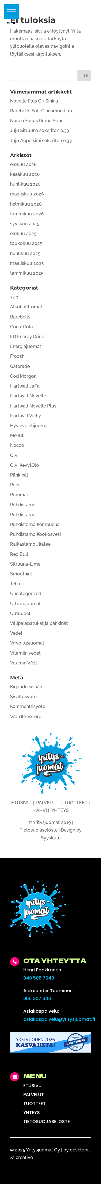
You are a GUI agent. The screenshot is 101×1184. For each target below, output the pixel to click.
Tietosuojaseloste (39, 830)
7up (14, 297)
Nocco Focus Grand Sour (36, 120)
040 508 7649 (38, 978)
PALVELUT (47, 802)
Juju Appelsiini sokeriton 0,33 (41, 140)
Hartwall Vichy (25, 415)
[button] (11, 11)
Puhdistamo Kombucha (34, 524)
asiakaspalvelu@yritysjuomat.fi (59, 1019)
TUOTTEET (76, 802)
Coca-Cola (21, 326)
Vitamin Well (23, 663)
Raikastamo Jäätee (30, 544)
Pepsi (16, 485)
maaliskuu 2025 (27, 263)
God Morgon (23, 376)
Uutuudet (20, 613)
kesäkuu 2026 (25, 174)
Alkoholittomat (26, 306)
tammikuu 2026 (27, 214)
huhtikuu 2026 (25, 184)
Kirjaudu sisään (26, 686)
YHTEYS (60, 810)
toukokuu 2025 (26, 243)
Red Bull (19, 554)
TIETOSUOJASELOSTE (46, 1121)
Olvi (14, 455)
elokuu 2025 (23, 233)
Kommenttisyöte (27, 706)
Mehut (17, 435)
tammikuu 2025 (26, 273)
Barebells (20, 317)
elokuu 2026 (23, 164)
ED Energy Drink (27, 336)
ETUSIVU (21, 802)
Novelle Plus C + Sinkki (34, 101)
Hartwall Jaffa (25, 386)
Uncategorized (25, 593)
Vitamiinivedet (25, 653)
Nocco (17, 445)
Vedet (16, 633)
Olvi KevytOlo (24, 465)
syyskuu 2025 (24, 223)
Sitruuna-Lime (25, 564)
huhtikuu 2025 (25, 253)
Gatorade (20, 366)
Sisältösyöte (23, 696)
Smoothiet (21, 574)
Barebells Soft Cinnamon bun (41, 110)
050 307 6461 (37, 998)
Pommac (19, 494)
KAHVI (40, 810)
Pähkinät (19, 475)
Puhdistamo (23, 504)
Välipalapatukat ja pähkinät (39, 623)
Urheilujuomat (25, 603)
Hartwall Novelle (28, 396)
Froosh (17, 356)
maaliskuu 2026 (27, 194)
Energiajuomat (25, 346)
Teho (15, 583)
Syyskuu (50, 838)
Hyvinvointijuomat (29, 425)
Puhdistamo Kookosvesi (35, 534)
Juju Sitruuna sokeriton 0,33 (39, 130)
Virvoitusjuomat (27, 643)
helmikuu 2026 (26, 204)
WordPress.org (26, 716)
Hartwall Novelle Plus (33, 406)
